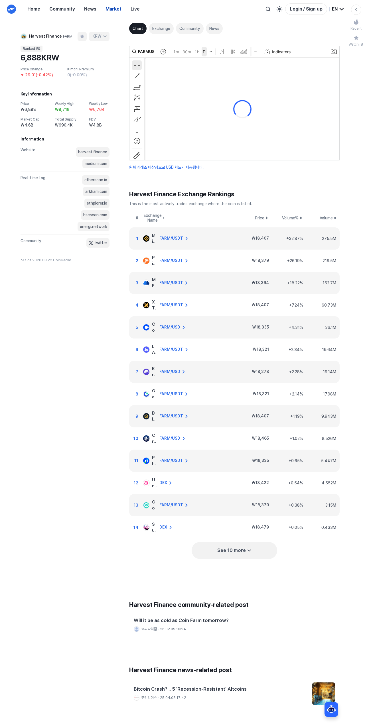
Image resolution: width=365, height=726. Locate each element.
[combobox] (338, 9)
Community (62, 9)
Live (135, 9)
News (90, 9)
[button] (234, 625)
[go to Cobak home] (11, 9)
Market (113, 9)
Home (33, 9)
